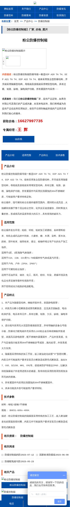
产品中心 (43, 9)
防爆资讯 (61, 9)
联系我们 (61, 15)
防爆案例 (26, 15)
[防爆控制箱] (8, 492)
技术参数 (60, 155)
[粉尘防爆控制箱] (10, 479)
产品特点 (43, 155)
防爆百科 (8, 15)
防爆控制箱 (44, 21)
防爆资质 (43, 15)
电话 (11, 503)
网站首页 (8, 9)
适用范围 (26, 155)
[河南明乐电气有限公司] (35, 3)
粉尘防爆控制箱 (18, 485)
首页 (16, 21)
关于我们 (26, 9)
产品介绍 (9, 155)
